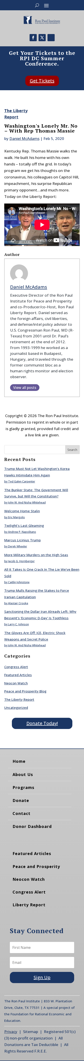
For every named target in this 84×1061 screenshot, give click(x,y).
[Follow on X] (42, 37)
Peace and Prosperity (36, 866)
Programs (23, 787)
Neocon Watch (16, 683)
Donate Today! (42, 723)
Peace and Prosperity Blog (25, 691)
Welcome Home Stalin (22, 511)
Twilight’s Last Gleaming (24, 525)
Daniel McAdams (24, 138)
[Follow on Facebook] (33, 37)
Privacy (10, 1031)
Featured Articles (18, 675)
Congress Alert (16, 666)
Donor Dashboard (32, 826)
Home (19, 761)
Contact (21, 813)
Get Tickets (42, 81)
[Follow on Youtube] (51, 37)
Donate (21, 800)
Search (72, 450)
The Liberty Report (19, 699)
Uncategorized (16, 707)
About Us (23, 774)
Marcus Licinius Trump (22, 540)
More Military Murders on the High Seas (36, 555)
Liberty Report (29, 904)
